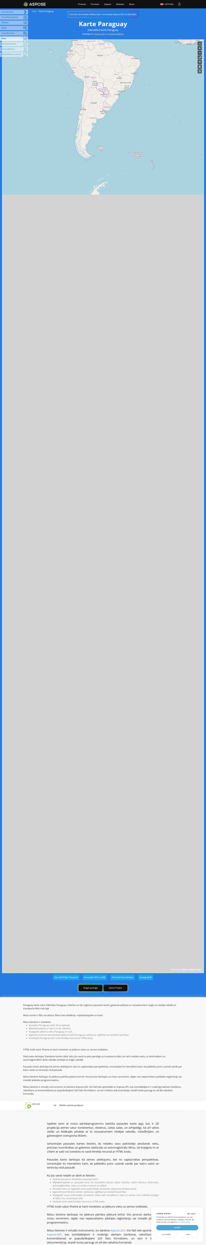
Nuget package (91, 987)
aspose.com (99, 34)
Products (82, 4)
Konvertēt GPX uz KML (95, 977)
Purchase (95, 4)
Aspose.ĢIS (117, 1230)
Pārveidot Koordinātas (122, 977)
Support (107, 4)
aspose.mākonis (116, 34)
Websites (120, 4)
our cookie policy (183, 1222)
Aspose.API (54, 1234)
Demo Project (115, 987)
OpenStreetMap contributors (182, 970)
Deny (188, 1234)
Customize (166, 1234)
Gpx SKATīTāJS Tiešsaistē (66, 977)
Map (34, 11)
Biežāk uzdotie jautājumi (71, 1105)
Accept (177, 1228)
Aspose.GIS (198, 970)
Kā (55, 1105)
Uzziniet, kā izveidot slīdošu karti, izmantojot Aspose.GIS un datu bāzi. (103, 14)
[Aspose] (34, 4)
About (131, 4)
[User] (179, 4)
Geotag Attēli (145, 977)
